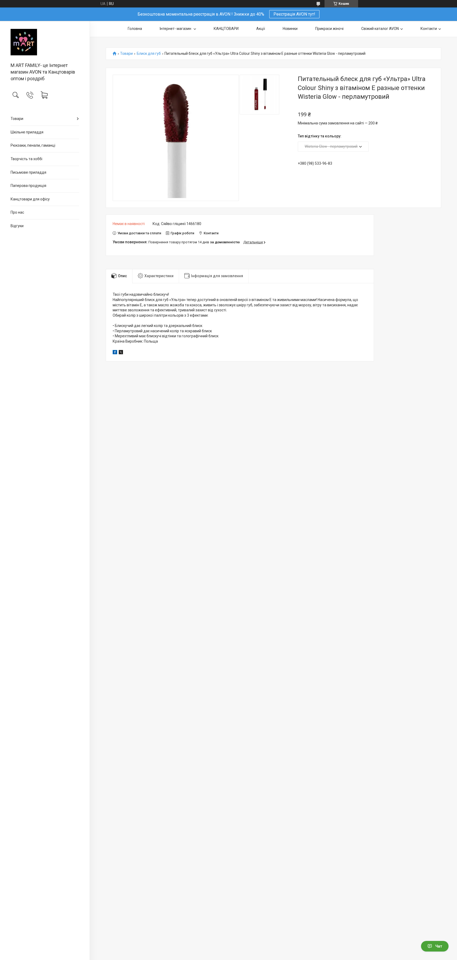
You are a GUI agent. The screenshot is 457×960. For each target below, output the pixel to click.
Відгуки (17, 226)
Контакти (429, 28)
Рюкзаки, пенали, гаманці (33, 145)
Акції (260, 28)
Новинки (290, 28)
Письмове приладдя (28, 172)
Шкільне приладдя (27, 132)
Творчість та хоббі (26, 159)
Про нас (17, 212)
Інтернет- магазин (176, 28)
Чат (438, 946)
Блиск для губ (149, 54)
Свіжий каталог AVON (380, 28)
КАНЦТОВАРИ (226, 28)
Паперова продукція (28, 185)
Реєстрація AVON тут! (294, 14)
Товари (17, 118)
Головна (135, 28)
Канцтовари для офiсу (30, 199)
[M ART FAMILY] (45, 42)
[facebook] (115, 353)
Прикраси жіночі (329, 28)
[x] (121, 353)
